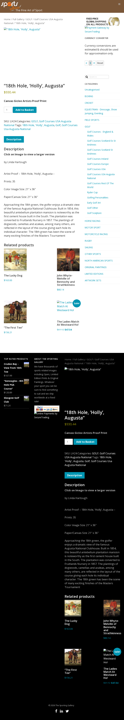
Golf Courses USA (96, 169)
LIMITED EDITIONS (94, 273)
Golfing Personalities (97, 197)
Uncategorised (92, 89)
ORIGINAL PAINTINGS (96, 267)
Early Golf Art (94, 202)
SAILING (89, 247)
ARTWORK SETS (93, 280)
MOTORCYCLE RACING (96, 234)
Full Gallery (18, 19)
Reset (100, 63)
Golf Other (92, 207)
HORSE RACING (92, 220)
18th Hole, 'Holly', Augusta (38, 125)
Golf (58, 125)
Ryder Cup (92, 192)
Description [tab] (13, 139)
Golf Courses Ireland (97, 158)
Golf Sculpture (94, 213)
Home (7, 19)
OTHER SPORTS (93, 253)
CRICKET (89, 102)
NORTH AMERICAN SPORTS (99, 260)
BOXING (89, 96)
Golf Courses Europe (98, 163)
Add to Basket (25, 110)
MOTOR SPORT (93, 227)
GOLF (29, 19)
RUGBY (88, 240)
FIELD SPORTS (92, 119)
